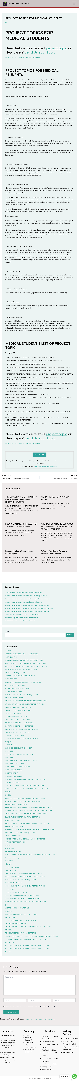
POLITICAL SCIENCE (11, 870)
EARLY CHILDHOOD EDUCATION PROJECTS (19, 748)
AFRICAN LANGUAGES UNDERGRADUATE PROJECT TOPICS (24, 660)
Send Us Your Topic (40, 52)
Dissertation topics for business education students (21, 618)
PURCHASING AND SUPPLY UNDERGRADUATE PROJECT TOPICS (25, 902)
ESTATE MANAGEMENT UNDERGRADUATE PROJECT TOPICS (24, 786)
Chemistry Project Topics (13, 713)
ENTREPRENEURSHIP (11, 773)
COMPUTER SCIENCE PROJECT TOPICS (17, 732)
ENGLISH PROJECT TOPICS (13, 770)
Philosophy (8, 864)
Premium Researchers (18, 3)
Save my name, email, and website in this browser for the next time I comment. (30, 1007)
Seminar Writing (68, 1041)
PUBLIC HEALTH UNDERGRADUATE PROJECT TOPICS (22, 895)
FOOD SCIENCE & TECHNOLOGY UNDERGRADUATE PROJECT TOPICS (27, 789)
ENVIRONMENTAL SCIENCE (13, 776)
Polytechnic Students (69, 1044)
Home (27, 1035)
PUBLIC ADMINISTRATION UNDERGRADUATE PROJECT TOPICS (25, 886)
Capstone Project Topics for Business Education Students (23, 592)
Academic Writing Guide (71, 1038)
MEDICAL (8, 845)
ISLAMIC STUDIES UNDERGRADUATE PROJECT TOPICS (22, 817)
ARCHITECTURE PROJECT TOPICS (16, 673)
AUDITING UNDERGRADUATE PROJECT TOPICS (20, 676)
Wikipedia (8, 952)
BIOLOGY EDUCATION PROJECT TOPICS (17, 688)
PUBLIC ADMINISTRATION (13, 883)
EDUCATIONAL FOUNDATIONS (15, 764)
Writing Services (47, 1067)
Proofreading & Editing (49, 1050)
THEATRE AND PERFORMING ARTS (16, 924)
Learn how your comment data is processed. (40, 1019)
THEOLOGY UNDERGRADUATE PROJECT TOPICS (20, 933)
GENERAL (8, 792)
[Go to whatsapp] (74, 1076)
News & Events (9, 848)
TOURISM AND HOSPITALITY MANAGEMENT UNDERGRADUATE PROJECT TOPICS (31, 936)
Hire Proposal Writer (48, 1042)
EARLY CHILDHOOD (11, 745)
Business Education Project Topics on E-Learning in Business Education (27, 599)
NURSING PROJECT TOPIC (13, 851)
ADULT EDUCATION (11, 657)
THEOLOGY (8, 930)
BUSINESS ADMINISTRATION (14, 698)
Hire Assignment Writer (49, 1064)
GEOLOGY (8, 795)
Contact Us (28, 1040)
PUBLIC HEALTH (10, 889)
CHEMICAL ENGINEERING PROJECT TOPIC (18, 707)
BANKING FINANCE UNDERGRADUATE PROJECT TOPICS (23, 682)
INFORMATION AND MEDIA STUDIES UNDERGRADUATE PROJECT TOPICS (28, 811)
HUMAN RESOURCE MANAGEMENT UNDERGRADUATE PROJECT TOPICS (28, 807)
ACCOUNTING (9, 651)
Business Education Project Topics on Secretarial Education (24, 602)
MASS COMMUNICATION (13, 836)
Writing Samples (68, 1052)
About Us (28, 1038)
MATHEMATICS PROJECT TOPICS (15, 842)
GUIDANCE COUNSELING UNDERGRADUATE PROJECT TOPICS (25, 798)
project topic (56, 48)
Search (7, 632)
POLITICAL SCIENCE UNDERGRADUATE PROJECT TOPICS (23, 873)
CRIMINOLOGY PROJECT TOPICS (15, 735)
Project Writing (47, 1069)
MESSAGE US (39, 455)
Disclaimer (28, 1052)
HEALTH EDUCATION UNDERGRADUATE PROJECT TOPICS (23, 801)
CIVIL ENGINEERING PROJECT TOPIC (16, 716)
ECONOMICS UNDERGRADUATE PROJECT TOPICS (21, 754)
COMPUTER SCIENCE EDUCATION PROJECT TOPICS (21, 729)
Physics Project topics (12, 867)
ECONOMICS (9, 751)
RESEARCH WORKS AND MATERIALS (17, 908)
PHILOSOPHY (9, 861)
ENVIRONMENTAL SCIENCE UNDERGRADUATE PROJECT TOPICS (25, 779)
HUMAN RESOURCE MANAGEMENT (16, 804)
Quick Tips (8, 905)
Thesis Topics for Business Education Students (20, 621)
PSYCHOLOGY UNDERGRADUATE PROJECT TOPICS (21, 880)
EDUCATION (9, 757)
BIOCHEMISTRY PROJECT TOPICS (15, 685)
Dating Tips (8, 742)
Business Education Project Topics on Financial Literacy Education (26, 596)
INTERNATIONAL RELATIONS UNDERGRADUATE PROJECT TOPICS (26, 814)
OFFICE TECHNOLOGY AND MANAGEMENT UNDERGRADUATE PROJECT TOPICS (31, 855)
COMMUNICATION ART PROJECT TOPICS (18, 720)
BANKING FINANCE (11, 679)
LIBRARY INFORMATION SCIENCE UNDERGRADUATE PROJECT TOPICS (27, 823)
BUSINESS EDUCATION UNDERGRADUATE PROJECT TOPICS (24, 704)
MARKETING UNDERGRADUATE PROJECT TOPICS (21, 833)
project (62, 80)
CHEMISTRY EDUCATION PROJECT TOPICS (18, 710)
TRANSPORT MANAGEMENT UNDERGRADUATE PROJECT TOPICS (26, 939)
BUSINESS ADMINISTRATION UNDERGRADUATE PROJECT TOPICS (26, 701)
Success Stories (10, 917)
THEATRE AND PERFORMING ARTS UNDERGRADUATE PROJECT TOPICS (28, 927)
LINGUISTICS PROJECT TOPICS (14, 826)
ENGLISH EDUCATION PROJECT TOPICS (17, 767)
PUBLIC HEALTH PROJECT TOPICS (16, 892)
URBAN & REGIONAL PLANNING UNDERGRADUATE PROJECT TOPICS (27, 946)
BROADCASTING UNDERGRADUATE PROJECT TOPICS (22, 695)
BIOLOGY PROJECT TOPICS (13, 691)
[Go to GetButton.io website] (74, 1080)
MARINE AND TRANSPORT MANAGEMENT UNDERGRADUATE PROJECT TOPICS (30, 829)
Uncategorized (9, 942)
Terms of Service (30, 1047)
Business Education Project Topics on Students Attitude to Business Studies (29, 608)
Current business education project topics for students (22, 614)
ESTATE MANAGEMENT (12, 782)
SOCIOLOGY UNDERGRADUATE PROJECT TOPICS (21, 914)
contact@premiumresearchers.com (46, 466)
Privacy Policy (29, 1049)
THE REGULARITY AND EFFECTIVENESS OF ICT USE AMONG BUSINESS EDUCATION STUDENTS (21, 499)
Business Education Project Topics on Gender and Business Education (27, 611)
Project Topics (30, 1042)
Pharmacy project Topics (13, 858)
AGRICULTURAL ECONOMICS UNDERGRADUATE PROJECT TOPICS (26, 663)
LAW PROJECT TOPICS (12, 820)
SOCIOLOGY (8, 911)
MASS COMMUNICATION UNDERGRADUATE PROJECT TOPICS (25, 839)
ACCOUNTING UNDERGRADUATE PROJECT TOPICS (21, 654)
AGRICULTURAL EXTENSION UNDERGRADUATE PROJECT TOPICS (26, 666)
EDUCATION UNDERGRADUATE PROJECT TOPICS (21, 760)
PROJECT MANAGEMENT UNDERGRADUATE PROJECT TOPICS (25, 877)
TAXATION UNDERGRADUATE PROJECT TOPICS (20, 920)
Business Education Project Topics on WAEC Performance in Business (27, 605)
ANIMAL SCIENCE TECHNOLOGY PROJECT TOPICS (21, 669)
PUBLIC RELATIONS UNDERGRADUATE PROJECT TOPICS (23, 898)
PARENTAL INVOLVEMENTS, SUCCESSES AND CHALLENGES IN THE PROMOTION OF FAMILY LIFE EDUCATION (57, 526)
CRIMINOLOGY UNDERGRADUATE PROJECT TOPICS (21, 738)
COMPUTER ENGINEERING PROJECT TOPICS (19, 723)
